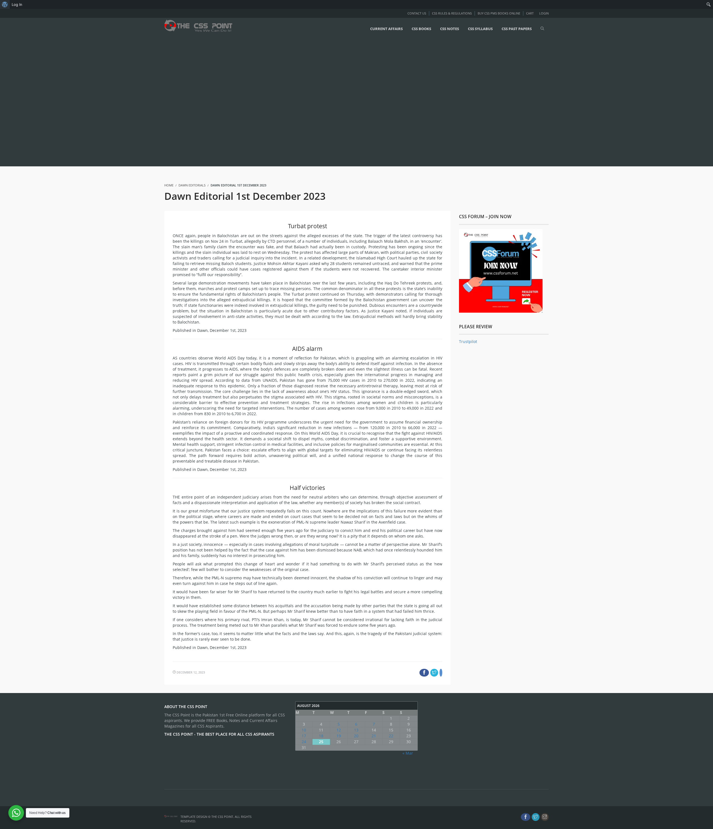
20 (356, 735)
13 (356, 730)
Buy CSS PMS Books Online (499, 13)
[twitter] (535, 817)
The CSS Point (222, 817)
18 (321, 735)
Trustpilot (468, 341)
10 (304, 730)
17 (304, 735)
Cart (530, 13)
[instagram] (545, 817)
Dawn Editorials (192, 185)
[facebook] (525, 817)
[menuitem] (5, 4)
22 (391, 735)
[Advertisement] (167, 102)
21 (374, 735)
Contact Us (416, 13)
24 (304, 741)
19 (338, 735)
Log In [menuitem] (17, 4)
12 (338, 730)
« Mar (407, 753)
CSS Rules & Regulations (452, 13)
